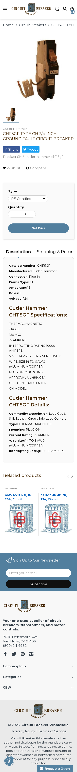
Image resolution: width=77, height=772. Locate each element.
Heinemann (11, 488)
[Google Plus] (31, 654)
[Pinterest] (22, 654)
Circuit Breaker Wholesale (45, 725)
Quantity (16, 207)
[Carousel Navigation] (70, 476)
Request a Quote (56, 768)
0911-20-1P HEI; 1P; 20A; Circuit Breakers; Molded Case (18, 497)
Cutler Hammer (15, 129)
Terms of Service (52, 731)
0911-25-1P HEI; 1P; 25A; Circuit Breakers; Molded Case (53, 497)
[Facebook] (5, 654)
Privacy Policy (23, 731)
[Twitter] (14, 654)
